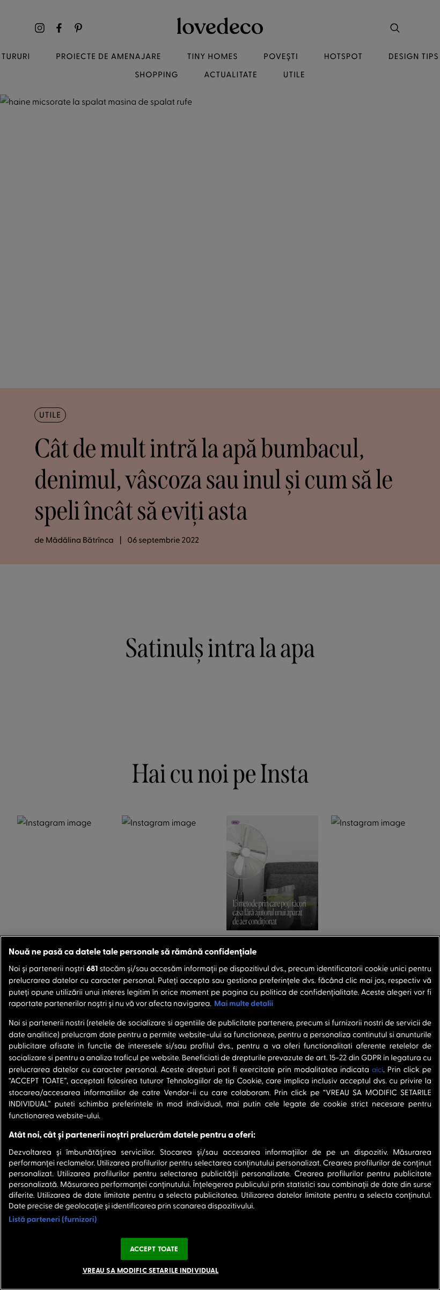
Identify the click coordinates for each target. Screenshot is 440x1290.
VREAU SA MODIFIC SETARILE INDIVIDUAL (151, 1270)
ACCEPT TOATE (154, 1248)
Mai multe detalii (243, 1003)
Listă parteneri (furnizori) (53, 1219)
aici (377, 1069)
